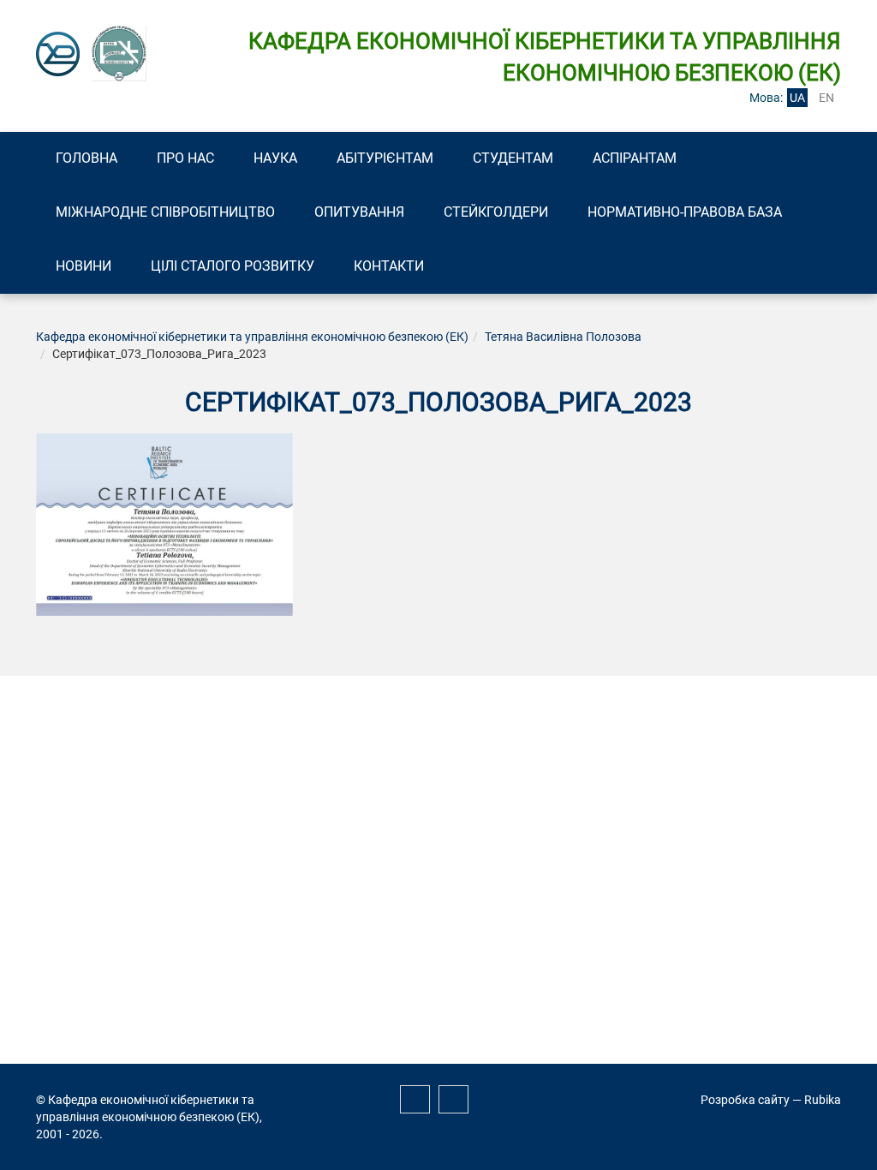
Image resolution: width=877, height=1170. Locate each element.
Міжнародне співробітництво (165, 212)
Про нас (185, 158)
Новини (83, 266)
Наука (275, 158)
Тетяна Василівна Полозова (563, 336)
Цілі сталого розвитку (232, 266)
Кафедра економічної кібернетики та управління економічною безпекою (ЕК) (252, 336)
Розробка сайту (745, 1100)
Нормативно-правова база (685, 212)
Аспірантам (635, 158)
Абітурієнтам (385, 158)
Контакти (389, 266)
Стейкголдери (496, 212)
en (826, 97)
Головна (86, 158)
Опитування (359, 212)
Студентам (513, 158)
